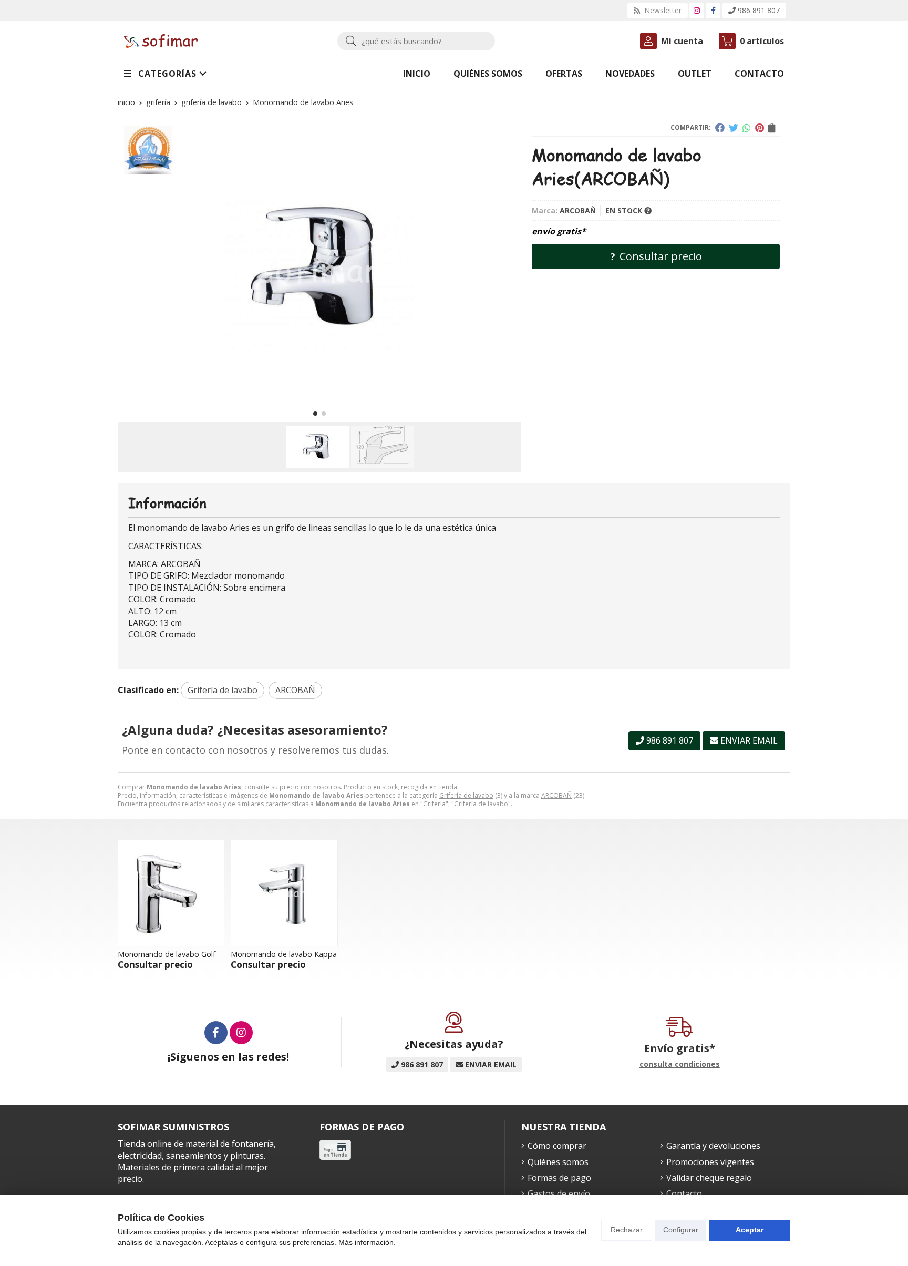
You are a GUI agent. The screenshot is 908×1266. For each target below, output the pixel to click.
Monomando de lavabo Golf (166, 954)
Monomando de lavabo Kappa (284, 954)
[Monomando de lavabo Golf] (171, 893)
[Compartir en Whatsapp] (746, 127)
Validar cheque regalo (709, 1177)
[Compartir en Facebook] (720, 127)
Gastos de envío (559, 1193)
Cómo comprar (557, 1145)
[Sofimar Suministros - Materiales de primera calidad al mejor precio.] (161, 41)
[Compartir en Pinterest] (759, 127)
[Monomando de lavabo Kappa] (284, 893)
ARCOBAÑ (556, 795)
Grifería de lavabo (466, 795)
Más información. (367, 1242)
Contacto (684, 1193)
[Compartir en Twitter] (733, 127)
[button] (315, 413)
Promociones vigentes (710, 1162)
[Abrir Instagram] (697, 10)
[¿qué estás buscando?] (416, 41)
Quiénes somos (558, 1162)
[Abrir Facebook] (713, 10)
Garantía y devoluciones (713, 1145)
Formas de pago (559, 1177)
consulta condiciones (679, 1064)
